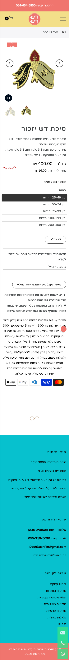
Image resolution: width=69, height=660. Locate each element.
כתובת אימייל (56, 267)
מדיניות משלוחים (55, 604)
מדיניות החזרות (56, 591)
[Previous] (59, 63)
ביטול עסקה (58, 584)
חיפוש (62, 624)
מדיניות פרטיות (56, 611)
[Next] (9, 63)
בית (64, 32)
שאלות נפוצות (56, 617)
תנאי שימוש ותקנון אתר (51, 597)
